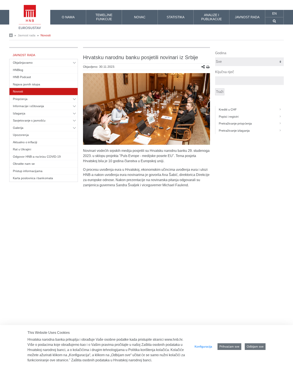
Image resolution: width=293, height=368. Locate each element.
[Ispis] (208, 67)
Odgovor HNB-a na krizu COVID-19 (37, 156)
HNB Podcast (22, 77)
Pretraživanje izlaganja (234, 130)
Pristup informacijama (27, 171)
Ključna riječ (224, 72)
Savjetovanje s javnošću (29, 120)
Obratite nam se (24, 163)
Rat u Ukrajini (22, 149)
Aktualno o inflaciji (25, 142)
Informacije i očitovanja (28, 106)
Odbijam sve (255, 346)
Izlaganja (19, 113)
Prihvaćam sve (229, 346)
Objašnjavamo (23, 62)
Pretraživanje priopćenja (235, 123)
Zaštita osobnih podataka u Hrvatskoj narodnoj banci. (111, 360)
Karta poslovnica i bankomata (33, 178)
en (274, 13)
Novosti (46, 35)
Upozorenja (21, 135)
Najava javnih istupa (26, 84)
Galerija (18, 127)
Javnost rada (26, 35)
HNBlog (18, 70)
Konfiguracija (203, 346)
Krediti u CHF (228, 109)
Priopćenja (20, 99)
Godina (220, 53)
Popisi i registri (229, 116)
